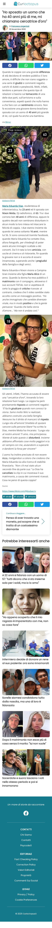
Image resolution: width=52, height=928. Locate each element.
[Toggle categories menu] (4, 4)
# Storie (18, 496)
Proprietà (26, 875)
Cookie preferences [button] (26, 899)
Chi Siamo (26, 834)
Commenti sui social (26, 880)
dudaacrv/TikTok (8, 200)
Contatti (26, 840)
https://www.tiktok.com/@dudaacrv (19, 491)
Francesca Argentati (20, 26)
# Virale (7, 496)
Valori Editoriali (26, 870)
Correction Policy (26, 864)
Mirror (8, 122)
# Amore (30, 496)
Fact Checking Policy (26, 859)
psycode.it (26, 845)
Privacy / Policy (26, 894)
